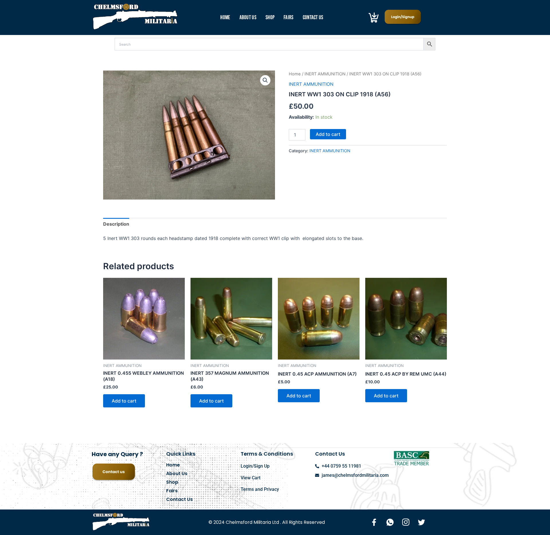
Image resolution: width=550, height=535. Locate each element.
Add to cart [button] (124, 401)
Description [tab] (116, 224)
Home (225, 17)
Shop (270, 17)
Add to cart (328, 134)
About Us (247, 17)
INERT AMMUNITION (325, 74)
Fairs (289, 17)
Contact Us (313, 17)
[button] (265, 80)
